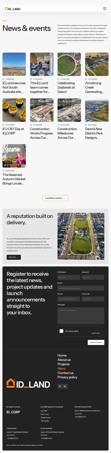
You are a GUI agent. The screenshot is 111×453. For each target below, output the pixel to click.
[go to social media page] (60, 386)
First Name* (62, 272)
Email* (60, 283)
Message (61, 305)
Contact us (65, 373)
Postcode (86, 294)
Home (62, 355)
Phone (60, 294)
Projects (63, 364)
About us (64, 360)
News (61, 368)
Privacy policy (67, 377)
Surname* (85, 272)
